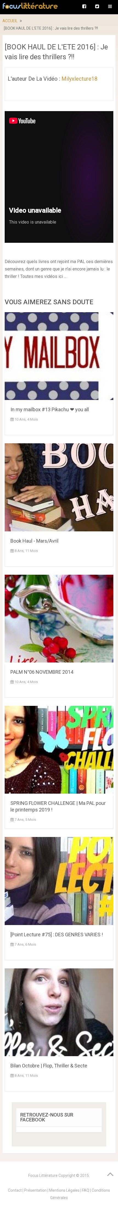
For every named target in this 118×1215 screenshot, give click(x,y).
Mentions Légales (64, 1190)
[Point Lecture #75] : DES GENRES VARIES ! (56, 934)
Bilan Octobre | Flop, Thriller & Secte (48, 1066)
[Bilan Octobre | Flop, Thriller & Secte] (59, 1013)
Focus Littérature (43, 1175)
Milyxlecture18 (79, 78)
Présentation (35, 1190)
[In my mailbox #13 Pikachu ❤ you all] (59, 357)
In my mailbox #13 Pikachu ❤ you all (49, 409)
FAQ (85, 1190)
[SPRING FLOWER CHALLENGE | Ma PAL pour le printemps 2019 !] (59, 751)
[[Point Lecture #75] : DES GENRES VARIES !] (59, 882)
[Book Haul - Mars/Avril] (59, 488)
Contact (15, 1190)
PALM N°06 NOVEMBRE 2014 (41, 672)
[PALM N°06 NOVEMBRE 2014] (59, 620)
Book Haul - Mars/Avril (34, 541)
